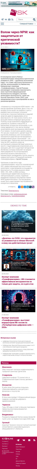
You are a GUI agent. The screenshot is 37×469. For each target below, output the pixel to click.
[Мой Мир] (25, 187)
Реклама (4, 446)
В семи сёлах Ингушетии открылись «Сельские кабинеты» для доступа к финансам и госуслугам (15, 389)
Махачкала (7, 367)
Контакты (4, 444)
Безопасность (14, 191)
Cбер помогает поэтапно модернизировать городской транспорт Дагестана (18, 370)
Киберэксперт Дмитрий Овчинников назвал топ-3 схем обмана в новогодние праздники (18, 346)
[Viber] (33, 187)
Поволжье (18, 449)
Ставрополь (7, 375)
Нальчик (5, 395)
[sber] (18, 7)
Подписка (4, 448)
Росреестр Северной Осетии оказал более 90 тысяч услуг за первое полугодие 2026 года (18, 418)
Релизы (18, 466)
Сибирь (18, 454)
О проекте (5, 441)
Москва (18, 451)
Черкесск (6, 405)
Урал (17, 456)
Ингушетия (6, 385)
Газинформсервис (18, 196)
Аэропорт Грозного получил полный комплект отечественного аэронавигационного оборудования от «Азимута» (19, 427)
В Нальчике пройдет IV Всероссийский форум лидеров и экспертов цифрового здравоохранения (19, 399)
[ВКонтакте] (19, 187)
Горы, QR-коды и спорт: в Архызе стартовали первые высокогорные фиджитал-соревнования (18, 409)
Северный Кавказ (21, 463)
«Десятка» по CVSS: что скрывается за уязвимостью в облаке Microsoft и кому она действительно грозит (18, 240)
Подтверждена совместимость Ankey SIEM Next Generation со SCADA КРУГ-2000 (18, 350)
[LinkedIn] (27, 187)
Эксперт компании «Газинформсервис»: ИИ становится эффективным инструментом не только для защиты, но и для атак (18, 280)
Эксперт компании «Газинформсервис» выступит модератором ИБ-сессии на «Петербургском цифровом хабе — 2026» (17, 322)
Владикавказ (7, 415)
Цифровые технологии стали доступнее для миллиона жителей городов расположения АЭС (18, 342)
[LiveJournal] (30, 187)
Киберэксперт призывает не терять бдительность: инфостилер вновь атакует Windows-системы (19, 354)
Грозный (5, 423)
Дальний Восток (20, 461)
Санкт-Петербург (20, 447)
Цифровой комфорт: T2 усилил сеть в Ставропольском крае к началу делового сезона (17, 379)
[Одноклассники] (22, 187)
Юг (16, 458)
